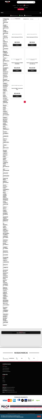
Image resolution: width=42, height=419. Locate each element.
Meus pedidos (26, 7)
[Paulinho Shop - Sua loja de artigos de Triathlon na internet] (7, 2)
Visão (3, 378)
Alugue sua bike (20, 9)
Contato (4, 381)
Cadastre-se (21, 5)
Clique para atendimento (9, 387)
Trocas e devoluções (6, 368)
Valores (4, 380)
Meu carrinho (26, 5)
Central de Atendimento (6, 371)
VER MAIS (17, 70)
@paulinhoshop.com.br (10, 388)
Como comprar (21, 7)
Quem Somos (16, 7)
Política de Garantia (6, 369)
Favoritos (14, 5)
